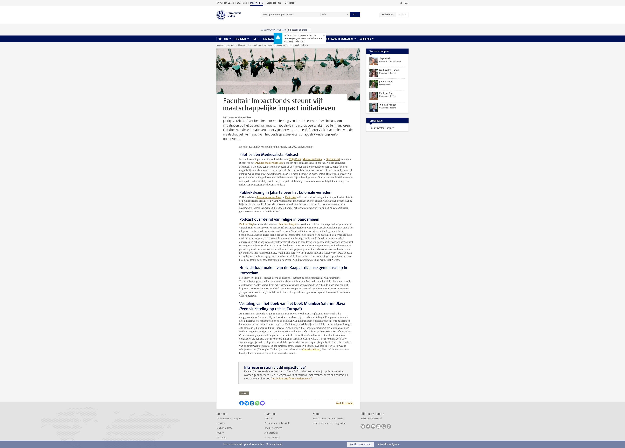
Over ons (268, 418)
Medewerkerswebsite (225, 45)
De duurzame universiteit (277, 423)
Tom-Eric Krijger (287, 224)
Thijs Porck (295, 159)
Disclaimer (221, 437)
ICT (254, 38)
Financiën (240, 38)
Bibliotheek (290, 2)
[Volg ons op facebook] (368, 426)
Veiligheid (365, 38)
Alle (324, 14)
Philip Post (290, 197)
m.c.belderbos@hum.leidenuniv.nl (291, 378)
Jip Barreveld (333, 159)
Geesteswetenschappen (381, 128)
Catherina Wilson (311, 349)
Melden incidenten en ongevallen (329, 423)
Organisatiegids (274, 2)
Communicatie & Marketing (337, 38)
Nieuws (241, 45)
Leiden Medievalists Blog (270, 162)
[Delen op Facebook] (241, 403)
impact (244, 393)
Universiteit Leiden (225, 2)
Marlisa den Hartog (312, 159)
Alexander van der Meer (269, 197)
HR (226, 38)
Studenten (242, 2)
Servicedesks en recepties (229, 418)
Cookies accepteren (360, 444)
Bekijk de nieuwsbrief (371, 418)
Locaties (220, 423)
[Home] (219, 39)
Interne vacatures (273, 428)
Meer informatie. (274, 444)
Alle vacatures (271, 432)
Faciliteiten (269, 38)
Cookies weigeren (389, 444)
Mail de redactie (344, 403)
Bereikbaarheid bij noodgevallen (328, 418)
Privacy (220, 432)
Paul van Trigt (246, 224)
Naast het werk (272, 437)
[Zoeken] (355, 14)
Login (406, 3)
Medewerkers (256, 2)
